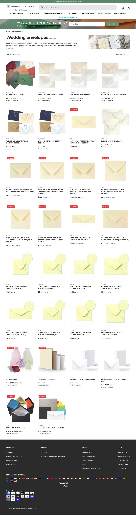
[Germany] (52, 478)
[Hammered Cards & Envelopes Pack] (115, 360)
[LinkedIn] (67, 486)
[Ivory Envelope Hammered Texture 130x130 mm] (20, 267)
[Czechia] (31, 478)
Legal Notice (122, 452)
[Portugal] (104, 478)
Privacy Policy (123, 460)
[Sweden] (7, 481)
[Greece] (56, 478)
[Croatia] (27, 478)
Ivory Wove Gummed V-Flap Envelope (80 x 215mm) (81, 239)
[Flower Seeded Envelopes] (115, 122)
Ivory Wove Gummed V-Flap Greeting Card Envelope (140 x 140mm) (114, 191)
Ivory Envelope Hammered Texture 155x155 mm (112, 334)
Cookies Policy (123, 464)
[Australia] (11, 478)
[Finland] (44, 478)
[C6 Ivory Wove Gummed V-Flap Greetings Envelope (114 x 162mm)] (20, 170)
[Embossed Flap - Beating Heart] (52, 75)
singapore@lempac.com (56, 456)
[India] (68, 478)
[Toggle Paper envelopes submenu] (25, 13)
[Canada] (23, 478)
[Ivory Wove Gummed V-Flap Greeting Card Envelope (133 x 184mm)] (84, 170)
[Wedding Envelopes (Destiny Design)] (52, 122)
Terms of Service (124, 456)
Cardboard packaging (53, 13)
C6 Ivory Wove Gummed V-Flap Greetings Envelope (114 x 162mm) (20, 191)
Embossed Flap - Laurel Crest (82, 94)
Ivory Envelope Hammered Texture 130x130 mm (17, 287)
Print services (87, 452)
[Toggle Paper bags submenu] (79, 13)
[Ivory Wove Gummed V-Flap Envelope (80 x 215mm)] (84, 219)
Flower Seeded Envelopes (111, 141)
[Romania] (108, 478)
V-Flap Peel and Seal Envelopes (51, 428)
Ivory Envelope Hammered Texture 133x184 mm (49, 287)
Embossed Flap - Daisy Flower (113, 94)
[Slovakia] (116, 478)
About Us (9, 452)
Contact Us (44, 452)
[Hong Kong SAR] (60, 478)
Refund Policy (123, 468)
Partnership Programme (91, 468)
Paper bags (72, 13)
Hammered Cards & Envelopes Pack (113, 380)
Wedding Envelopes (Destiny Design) (50, 142)
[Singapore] (112, 478)
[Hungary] (64, 478)
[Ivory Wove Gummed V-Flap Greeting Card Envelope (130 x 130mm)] (20, 219)
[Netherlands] (88, 478)
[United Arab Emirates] (11, 481)
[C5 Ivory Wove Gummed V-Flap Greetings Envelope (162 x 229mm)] (115, 219)
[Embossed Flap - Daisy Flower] (115, 75)
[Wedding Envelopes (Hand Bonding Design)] (20, 122)
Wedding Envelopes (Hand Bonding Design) (17, 142)
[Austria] (15, 478)
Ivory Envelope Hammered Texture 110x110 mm (80, 334)
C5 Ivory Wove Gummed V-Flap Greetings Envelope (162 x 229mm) (115, 239)
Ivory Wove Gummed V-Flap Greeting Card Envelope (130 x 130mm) (19, 240)
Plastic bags (33, 13)
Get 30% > (112, 24)
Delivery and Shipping (14, 456)
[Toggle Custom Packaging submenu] (76, 17)
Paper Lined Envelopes (15, 428)
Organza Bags (12, 379)
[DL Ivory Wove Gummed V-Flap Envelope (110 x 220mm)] (84, 122)
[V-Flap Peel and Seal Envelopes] (52, 409)
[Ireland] (72, 478)
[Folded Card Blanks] (52, 360)
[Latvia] (80, 478)
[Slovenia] (120, 478)
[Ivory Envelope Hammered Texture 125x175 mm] (84, 267)
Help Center (10, 464)
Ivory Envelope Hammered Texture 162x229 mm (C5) (112, 287)
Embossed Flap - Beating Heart (51, 94)
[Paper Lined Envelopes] (20, 409)
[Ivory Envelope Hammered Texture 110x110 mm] (84, 314)
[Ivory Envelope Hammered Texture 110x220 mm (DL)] (20, 314)
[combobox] (78, 7)
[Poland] (100, 478)
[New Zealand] (92, 478)
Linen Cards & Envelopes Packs (82, 379)
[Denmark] (35, 478)
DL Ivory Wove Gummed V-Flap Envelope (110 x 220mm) (82, 142)
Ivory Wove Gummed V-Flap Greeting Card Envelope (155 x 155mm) (50, 240)
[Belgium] (19, 478)
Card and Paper (120, 13)
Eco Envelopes (104, 13)
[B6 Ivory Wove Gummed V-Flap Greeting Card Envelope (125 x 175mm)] (52, 170)
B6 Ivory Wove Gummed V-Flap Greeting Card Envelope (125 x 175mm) (50, 191)
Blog (84, 464)
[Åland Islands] (7, 478)
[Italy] (76, 478)
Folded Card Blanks (46, 379)
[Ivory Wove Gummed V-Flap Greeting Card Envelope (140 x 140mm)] (115, 170)
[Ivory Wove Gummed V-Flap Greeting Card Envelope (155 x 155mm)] (52, 219)
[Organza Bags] (20, 360)
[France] (47, 478)
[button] (128, 8)
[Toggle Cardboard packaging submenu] (65, 13)
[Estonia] (40, 478)
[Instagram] (65, 486)
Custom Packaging (67, 17)
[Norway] (96, 478)
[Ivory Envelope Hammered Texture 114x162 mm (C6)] (52, 314)
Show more (10, 48)
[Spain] (124, 478)
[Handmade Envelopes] (20, 75)
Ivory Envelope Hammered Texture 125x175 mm (80, 287)
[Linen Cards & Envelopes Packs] (84, 360)
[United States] (15, 481)
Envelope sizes (11, 460)
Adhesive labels (89, 13)
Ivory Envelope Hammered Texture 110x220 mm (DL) (17, 334)
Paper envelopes (16, 13)
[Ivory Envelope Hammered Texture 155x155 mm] (115, 314)
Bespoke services (88, 456)
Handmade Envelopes (15, 94)
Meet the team (87, 460)
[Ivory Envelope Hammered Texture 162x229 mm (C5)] (115, 267)
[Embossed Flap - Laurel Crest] (84, 75)
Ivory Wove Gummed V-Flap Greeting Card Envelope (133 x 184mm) (82, 191)
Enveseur (35, 508)
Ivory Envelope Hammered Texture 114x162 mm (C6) (49, 334)
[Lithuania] (84, 478)
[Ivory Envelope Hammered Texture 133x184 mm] (52, 267)
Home (8, 31)
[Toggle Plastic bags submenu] (41, 13)
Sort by (9, 54)
